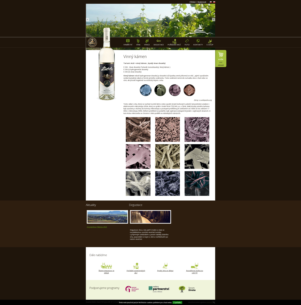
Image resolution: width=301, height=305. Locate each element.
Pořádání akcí (174, 44)
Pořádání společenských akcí (136, 272)
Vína (138, 44)
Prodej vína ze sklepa (165, 271)
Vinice (147, 44)
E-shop (210, 44)
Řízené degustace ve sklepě (106, 272)
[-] (138, 129)
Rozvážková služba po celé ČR (194, 272)
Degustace (159, 44)
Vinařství (127, 44)
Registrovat (202, 2)
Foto (187, 44)
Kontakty (198, 44)
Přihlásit (193, 2)
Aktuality (91, 205)
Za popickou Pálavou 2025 (97, 227)
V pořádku (177, 302)
